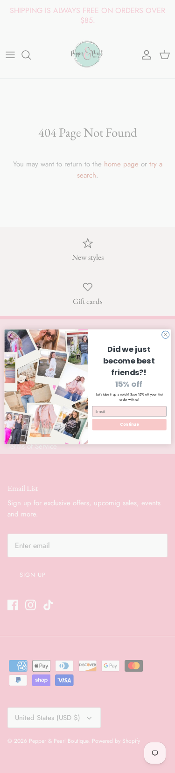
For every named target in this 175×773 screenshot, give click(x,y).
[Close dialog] (165, 334)
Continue (129, 424)
